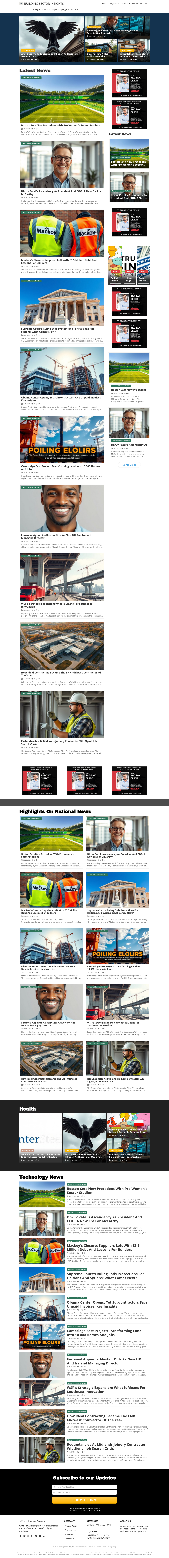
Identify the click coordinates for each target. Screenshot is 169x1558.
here (89, 1556)
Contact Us (91, 1547)
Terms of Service (101, 1547)
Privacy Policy (82, 1510)
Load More (129, 464)
